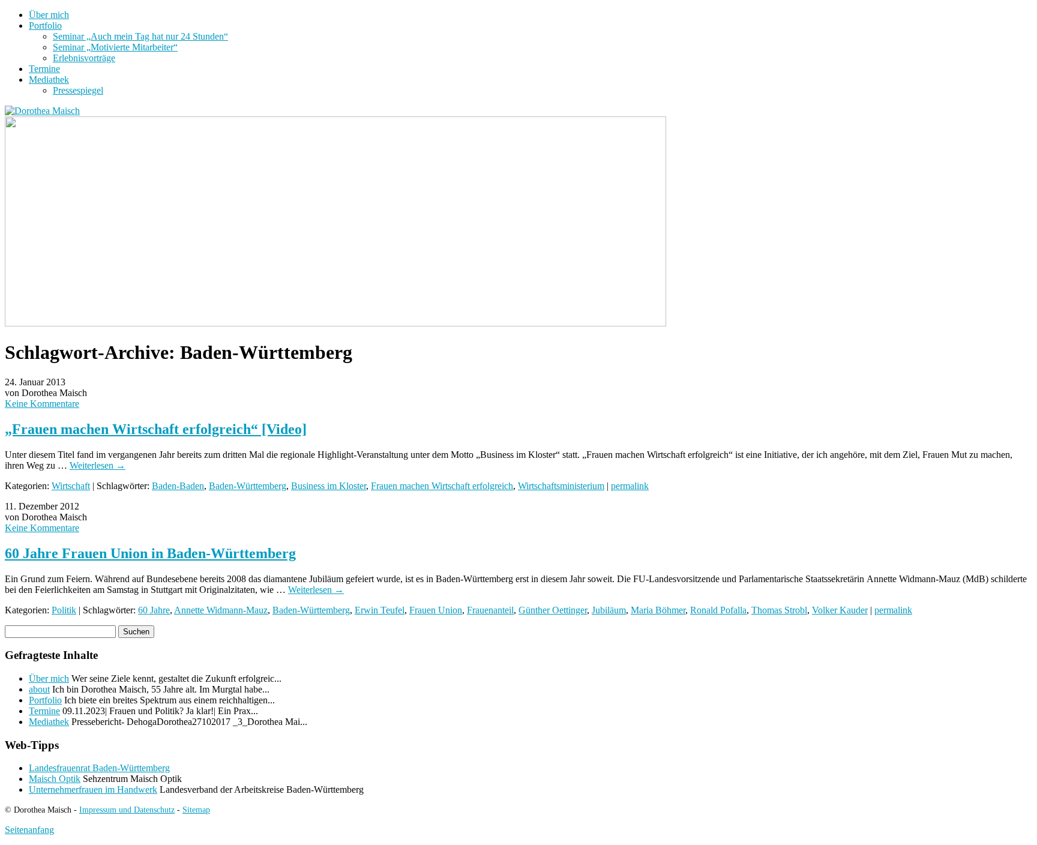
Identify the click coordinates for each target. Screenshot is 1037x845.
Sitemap (196, 809)
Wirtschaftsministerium (561, 486)
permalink (630, 486)
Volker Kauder (840, 610)
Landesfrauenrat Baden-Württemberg (99, 768)
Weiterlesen (97, 465)
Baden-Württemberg (247, 486)
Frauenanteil (490, 610)
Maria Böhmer (658, 610)
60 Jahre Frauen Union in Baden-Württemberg (150, 553)
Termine (44, 69)
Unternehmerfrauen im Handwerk (93, 789)
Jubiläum (609, 610)
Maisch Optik (54, 779)
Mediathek (49, 79)
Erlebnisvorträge (84, 58)
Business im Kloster (328, 486)
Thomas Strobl (779, 610)
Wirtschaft (71, 486)
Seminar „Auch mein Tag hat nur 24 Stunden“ (140, 36)
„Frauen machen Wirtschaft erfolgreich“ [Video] (156, 429)
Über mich (49, 15)
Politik (64, 610)
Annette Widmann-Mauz (221, 610)
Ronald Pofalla (718, 610)
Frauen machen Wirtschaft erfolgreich (442, 486)
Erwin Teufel (379, 610)
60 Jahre (154, 610)
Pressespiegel (78, 90)
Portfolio (45, 25)
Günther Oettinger (552, 610)
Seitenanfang (29, 830)
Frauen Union (435, 610)
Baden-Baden (178, 486)
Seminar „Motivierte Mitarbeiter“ (115, 47)
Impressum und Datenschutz (127, 809)
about (39, 689)
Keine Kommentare (42, 403)
